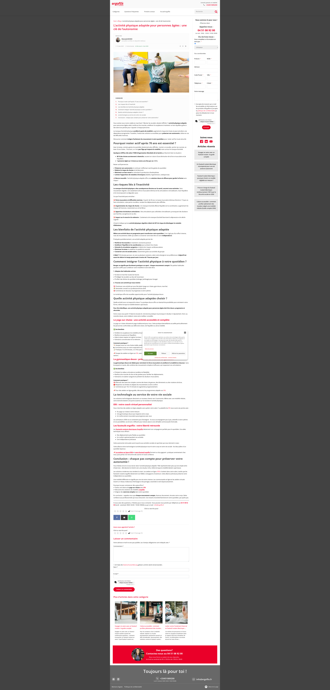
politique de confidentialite (161, 357)
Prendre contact (149, 12)
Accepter (150, 353)
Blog (119, 21)
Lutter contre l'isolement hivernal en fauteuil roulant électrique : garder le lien (176, 627)
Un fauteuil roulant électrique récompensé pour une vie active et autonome (206, 166)
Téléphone (197, 83)
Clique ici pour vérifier (126, 582)
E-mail (116, 574)
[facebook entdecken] (114, 679)
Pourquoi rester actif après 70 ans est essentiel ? (133, 101)
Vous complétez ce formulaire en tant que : (205, 40)
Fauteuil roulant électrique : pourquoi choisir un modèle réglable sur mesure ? (206, 178)
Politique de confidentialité (133, 687)
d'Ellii (158, 471)
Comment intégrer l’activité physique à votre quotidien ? (135, 109)
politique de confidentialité (206, 111)
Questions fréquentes (131, 12)
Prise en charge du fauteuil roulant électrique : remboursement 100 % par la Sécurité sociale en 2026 (206, 191)
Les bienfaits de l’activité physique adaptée (131, 107)
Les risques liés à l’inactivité (126, 104)
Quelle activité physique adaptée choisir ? (131, 112)
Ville (208, 75)
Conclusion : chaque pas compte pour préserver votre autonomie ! (138, 117)
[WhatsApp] (131, 517)
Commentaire (118, 546)
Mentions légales (117, 687)
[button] (185, 332)
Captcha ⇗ (130, 584)
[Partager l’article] (180, 46)
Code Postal (198, 75)
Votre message (199, 91)
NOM (208, 59)
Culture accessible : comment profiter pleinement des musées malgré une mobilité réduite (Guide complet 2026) (150, 627)
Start (115, 21)
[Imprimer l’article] (185, 46)
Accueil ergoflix (165, 12)
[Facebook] (116, 517)
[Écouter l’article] (183, 46)
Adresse (197, 67)
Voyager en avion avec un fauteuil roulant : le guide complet (126, 627)
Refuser (164, 353)
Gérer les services (149, 348)
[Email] (124, 517)
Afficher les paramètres (178, 353)
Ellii (137, 353)
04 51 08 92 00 (206, 30)
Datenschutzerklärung (130, 565)
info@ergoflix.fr (159, 505)
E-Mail (209, 83)
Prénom (197, 59)
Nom (115, 567)
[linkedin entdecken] (118, 679)
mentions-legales (172, 357)
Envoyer (206, 127)
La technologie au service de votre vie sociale (132, 115)
